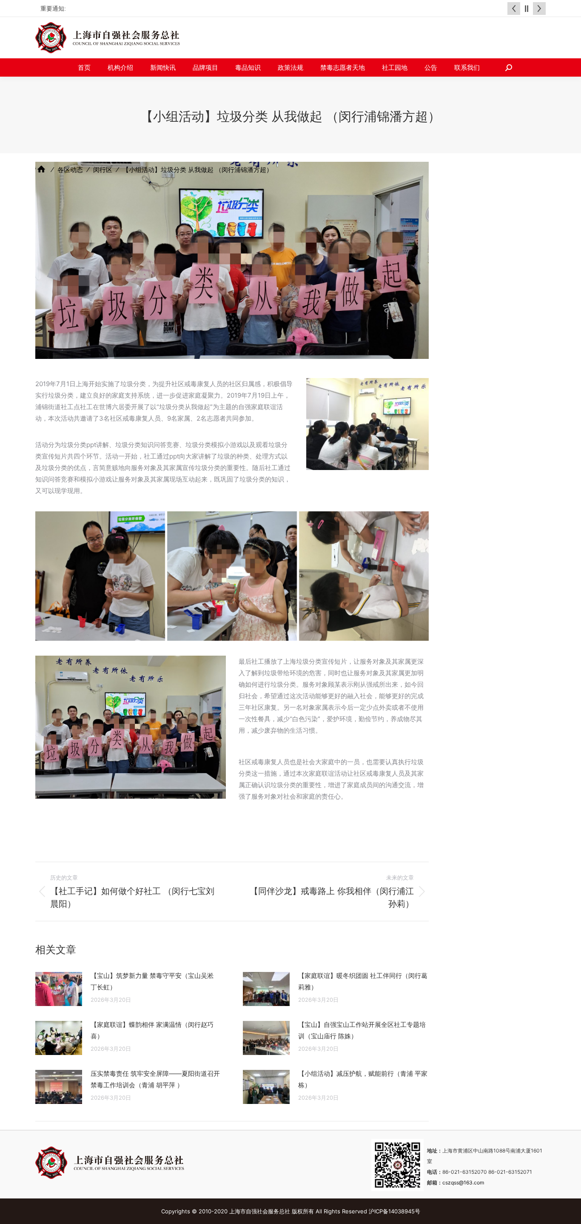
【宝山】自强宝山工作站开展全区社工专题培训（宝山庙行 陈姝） (362, 1030)
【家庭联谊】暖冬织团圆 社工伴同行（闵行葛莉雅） (362, 981)
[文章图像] (58, 989)
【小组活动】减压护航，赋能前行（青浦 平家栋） (362, 1079)
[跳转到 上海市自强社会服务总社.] (41, 169)
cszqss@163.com (463, 1182)
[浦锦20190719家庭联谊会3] (100, 576)
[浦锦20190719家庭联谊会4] (232, 576)
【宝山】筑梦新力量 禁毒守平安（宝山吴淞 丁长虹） (152, 981)
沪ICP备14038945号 (394, 1211)
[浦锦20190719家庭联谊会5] (364, 576)
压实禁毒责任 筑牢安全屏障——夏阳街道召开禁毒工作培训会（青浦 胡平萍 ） (155, 1079)
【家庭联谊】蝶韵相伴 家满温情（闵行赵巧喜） (152, 1030)
